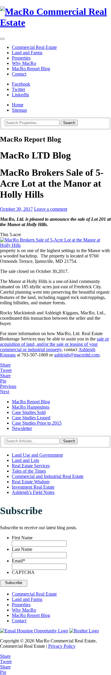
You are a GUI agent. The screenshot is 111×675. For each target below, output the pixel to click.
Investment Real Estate (33, 487)
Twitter (18, 89)
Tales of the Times (29, 471)
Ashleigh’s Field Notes (33, 492)
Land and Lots (25, 460)
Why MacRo (24, 63)
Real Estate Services (31, 465)
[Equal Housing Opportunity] (34, 630)
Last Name (22, 549)
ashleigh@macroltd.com (76, 354)
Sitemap (19, 110)
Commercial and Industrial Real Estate (47, 476)
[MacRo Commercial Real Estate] (55, 17)
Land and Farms (27, 52)
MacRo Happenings (30, 407)
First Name (22, 537)
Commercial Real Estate (34, 47)
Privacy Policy (61, 646)
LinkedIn (20, 94)
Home (17, 104)
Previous (8, 386)
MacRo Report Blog (31, 68)
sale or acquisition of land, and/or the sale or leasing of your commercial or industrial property (54, 344)
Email (18, 560)
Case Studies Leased (31, 417)
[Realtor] (84, 630)
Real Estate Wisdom (30, 481)
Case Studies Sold (29, 412)
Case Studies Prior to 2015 (37, 423)
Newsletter (22, 428)
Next (4, 391)
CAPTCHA (23, 572)
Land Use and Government (37, 455)
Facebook (21, 84)
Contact (19, 73)
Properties (21, 57)
